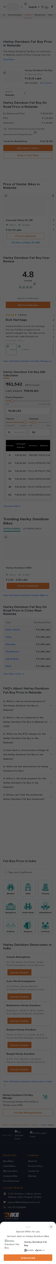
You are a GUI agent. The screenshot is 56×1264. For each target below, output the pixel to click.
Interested (28, 1257)
